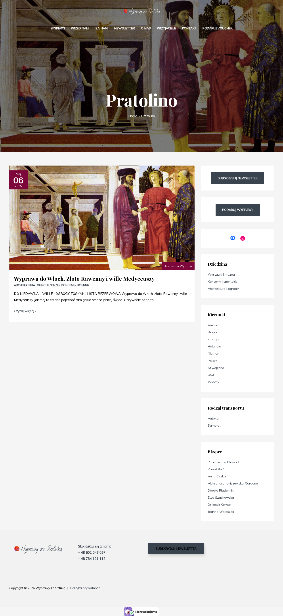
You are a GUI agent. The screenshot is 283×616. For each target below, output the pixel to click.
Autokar (214, 418)
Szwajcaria (216, 368)
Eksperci (58, 28)
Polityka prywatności (85, 588)
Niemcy (213, 353)
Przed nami (80, 28)
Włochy (213, 382)
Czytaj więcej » (25, 310)
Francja (213, 339)
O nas (146, 28)
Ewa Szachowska (221, 498)
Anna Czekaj (217, 476)
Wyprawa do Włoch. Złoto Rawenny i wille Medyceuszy (84, 278)
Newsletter (124, 28)
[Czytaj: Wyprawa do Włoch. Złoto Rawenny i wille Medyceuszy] (102, 217)
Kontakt (189, 28)
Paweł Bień (216, 469)
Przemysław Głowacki (224, 462)
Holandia (214, 346)
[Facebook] (232, 238)
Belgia (212, 332)
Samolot (214, 425)
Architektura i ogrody (31, 285)
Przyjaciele (166, 28)
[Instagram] (242, 238)
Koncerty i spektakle (222, 282)
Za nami (102, 28)
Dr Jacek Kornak (219, 505)
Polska (213, 361)
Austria (213, 325)
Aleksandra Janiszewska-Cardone (233, 483)
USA (211, 375)
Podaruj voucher (218, 28)
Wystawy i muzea (221, 275)
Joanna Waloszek (221, 512)
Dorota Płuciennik (220, 490)
